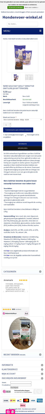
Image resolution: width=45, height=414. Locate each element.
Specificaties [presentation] (22, 148)
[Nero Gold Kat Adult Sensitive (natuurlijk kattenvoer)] (16, 77)
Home (5, 39)
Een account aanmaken (35, 12)
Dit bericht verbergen (16, 7)
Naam (4, 382)
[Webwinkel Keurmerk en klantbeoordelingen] (22, 392)
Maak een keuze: (9, 117)
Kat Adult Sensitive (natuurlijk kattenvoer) (23, 39)
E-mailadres (6, 385)
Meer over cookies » (31, 7)
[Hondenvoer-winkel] (22, 17)
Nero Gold (26, 96)
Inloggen (22, 12)
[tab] (22, 144)
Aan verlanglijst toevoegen (14, 135)
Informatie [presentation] (22, 144)
